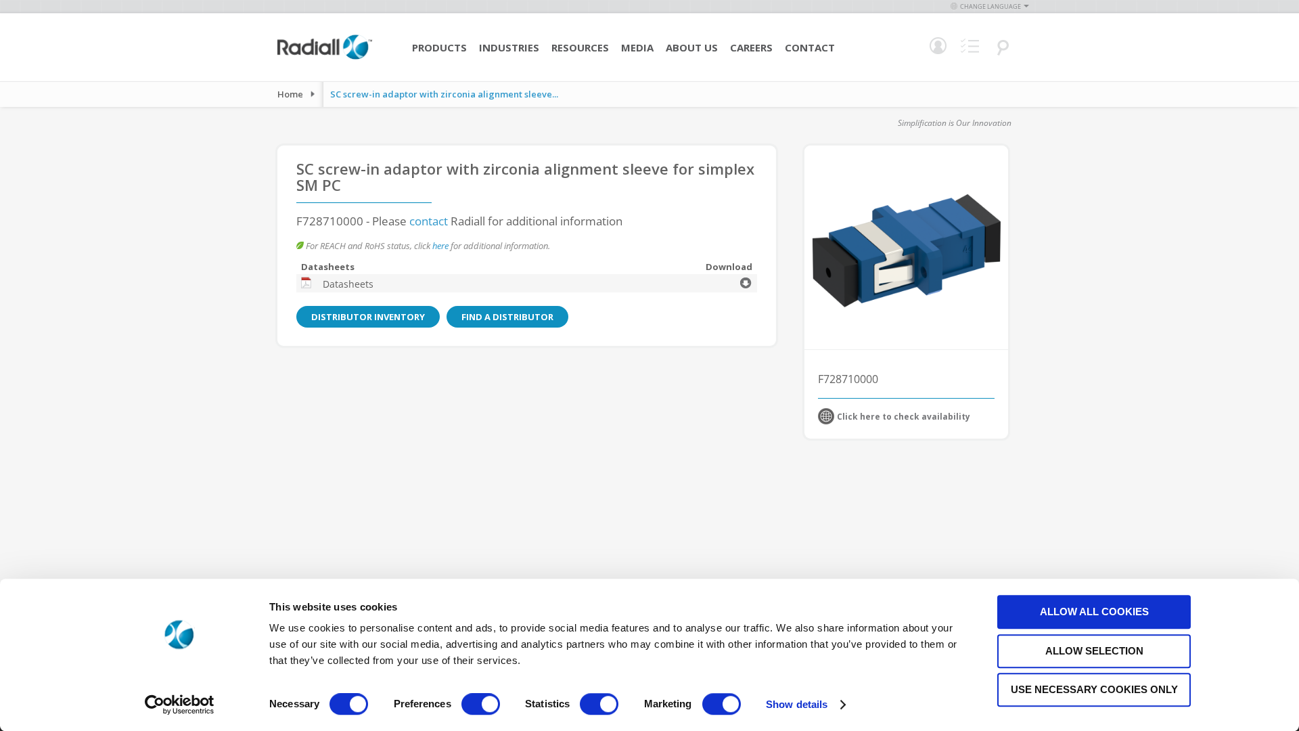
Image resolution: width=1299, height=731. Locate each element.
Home (290, 94)
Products (439, 47)
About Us (692, 47)
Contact (810, 47)
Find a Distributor (507, 317)
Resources (580, 47)
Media (637, 47)
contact (428, 221)
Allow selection (1094, 651)
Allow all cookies (1094, 611)
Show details (796, 704)
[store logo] (324, 57)
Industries (509, 47)
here (440, 246)
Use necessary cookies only (1094, 689)
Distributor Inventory (368, 317)
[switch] (480, 705)
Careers (751, 47)
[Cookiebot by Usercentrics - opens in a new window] (179, 704)
